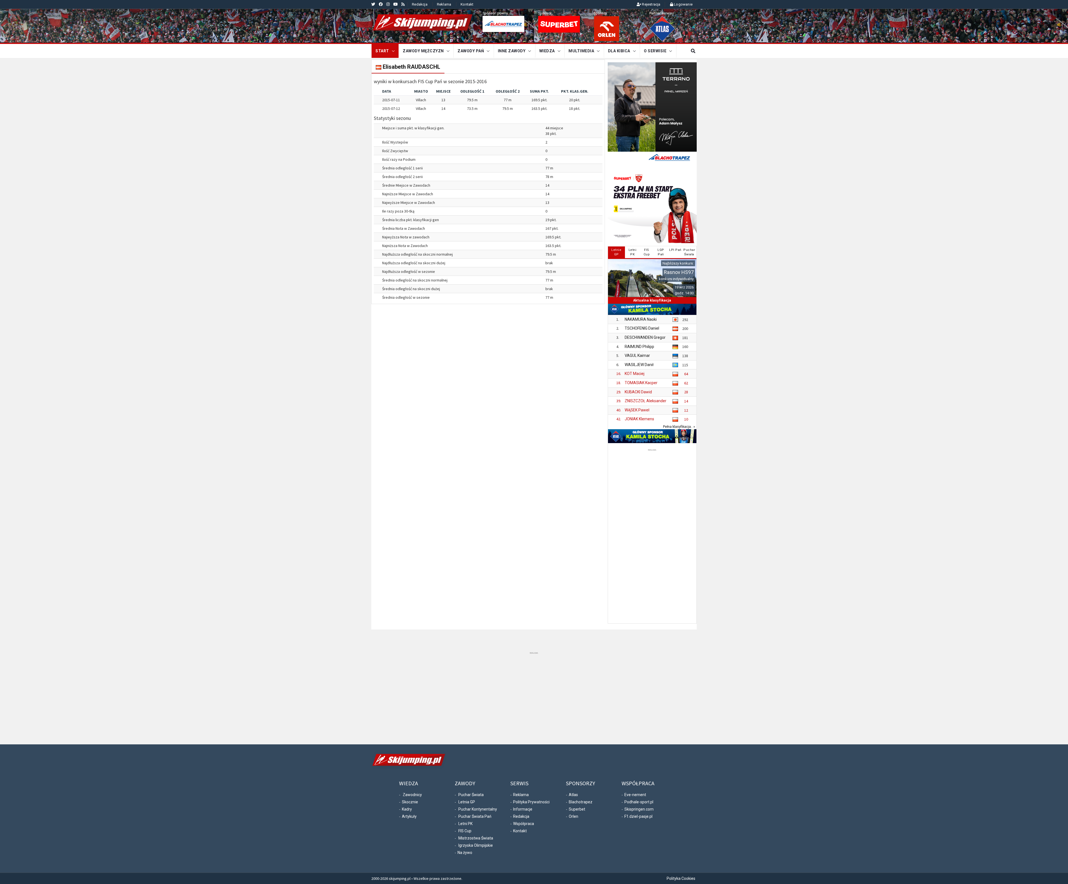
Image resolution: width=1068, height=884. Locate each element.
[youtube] (395, 4)
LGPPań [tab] (660, 252)
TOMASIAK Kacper (641, 383)
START (382, 51)
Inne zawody (512, 51)
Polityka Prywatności (531, 802)
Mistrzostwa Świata (475, 838)
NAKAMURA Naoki (641, 319)
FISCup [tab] (647, 252)
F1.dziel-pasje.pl (638, 816)
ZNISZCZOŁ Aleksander (645, 401)
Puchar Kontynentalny (477, 809)
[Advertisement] (652, 535)
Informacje (522, 809)
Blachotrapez (580, 802)
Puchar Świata (471, 794)
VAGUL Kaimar (637, 355)
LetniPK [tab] (633, 252)
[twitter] (373, 4)
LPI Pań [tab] (675, 250)
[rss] (403, 4)
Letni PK (465, 823)
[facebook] (381, 4)
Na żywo (465, 852)
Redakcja (419, 4)
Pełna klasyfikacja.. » (679, 426)
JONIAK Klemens (639, 419)
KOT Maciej (634, 373)
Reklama (444, 4)
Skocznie (410, 802)
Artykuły (409, 816)
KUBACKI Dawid (638, 392)
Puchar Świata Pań (474, 816)
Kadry (407, 809)
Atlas (573, 794)
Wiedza (547, 51)
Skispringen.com (639, 809)
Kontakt (467, 4)
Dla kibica (619, 51)
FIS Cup (464, 831)
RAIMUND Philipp (639, 346)
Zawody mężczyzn (423, 51)
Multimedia (581, 51)
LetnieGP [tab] (616, 252)
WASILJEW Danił (639, 364)
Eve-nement (635, 794)
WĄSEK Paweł (637, 410)
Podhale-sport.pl (638, 802)
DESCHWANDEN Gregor (645, 337)
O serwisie (655, 51)
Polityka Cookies (681, 878)
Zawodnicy (412, 794)
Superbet (577, 809)
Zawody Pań (471, 51)
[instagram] (388, 4)
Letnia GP (466, 802)
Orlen (573, 816)
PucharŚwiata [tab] (689, 252)
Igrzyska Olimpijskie (475, 845)
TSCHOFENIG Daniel (642, 328)
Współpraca (523, 823)
